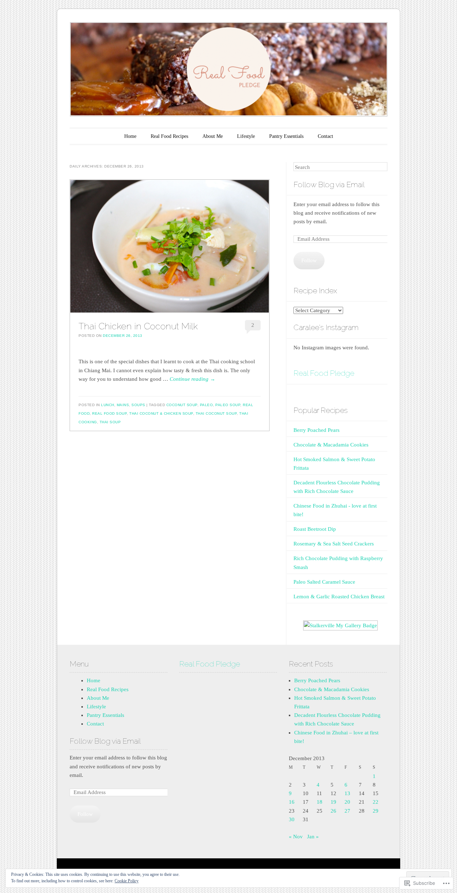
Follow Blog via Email (329, 184)
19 (333, 802)
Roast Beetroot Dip (314, 529)
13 (347, 793)
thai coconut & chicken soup (161, 413)
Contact (325, 136)
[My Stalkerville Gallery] (340, 625)
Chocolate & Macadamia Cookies (330, 445)
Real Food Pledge (323, 373)
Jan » (313, 836)
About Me (212, 136)
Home (130, 136)
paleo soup (227, 405)
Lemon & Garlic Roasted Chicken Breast (339, 596)
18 (319, 802)
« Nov (296, 836)
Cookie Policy (127, 880)
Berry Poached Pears (316, 430)
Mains (123, 405)
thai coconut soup (216, 413)
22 (375, 802)
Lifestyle (246, 136)
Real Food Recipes (169, 136)
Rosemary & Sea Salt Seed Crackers (333, 544)
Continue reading (192, 379)
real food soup (109, 413)
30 (292, 819)
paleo (206, 405)
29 (375, 811)
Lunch (107, 405)
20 (347, 802)
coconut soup (181, 405)
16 (292, 802)
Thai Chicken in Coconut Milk (138, 326)
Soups (138, 405)
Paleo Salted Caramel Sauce (324, 582)
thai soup (110, 422)
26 (333, 811)
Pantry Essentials (286, 136)
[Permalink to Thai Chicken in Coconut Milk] (169, 246)
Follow (309, 260)
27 (347, 811)
